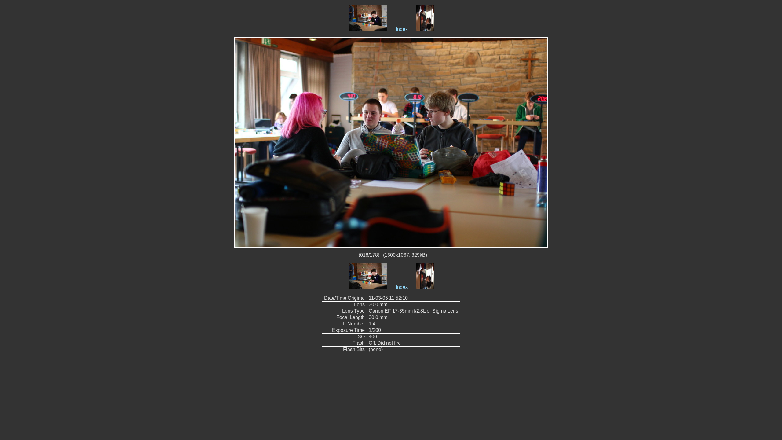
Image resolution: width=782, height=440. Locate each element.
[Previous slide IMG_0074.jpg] (368, 29)
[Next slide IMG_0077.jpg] (425, 29)
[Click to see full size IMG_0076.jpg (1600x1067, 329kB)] (391, 142)
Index (402, 29)
